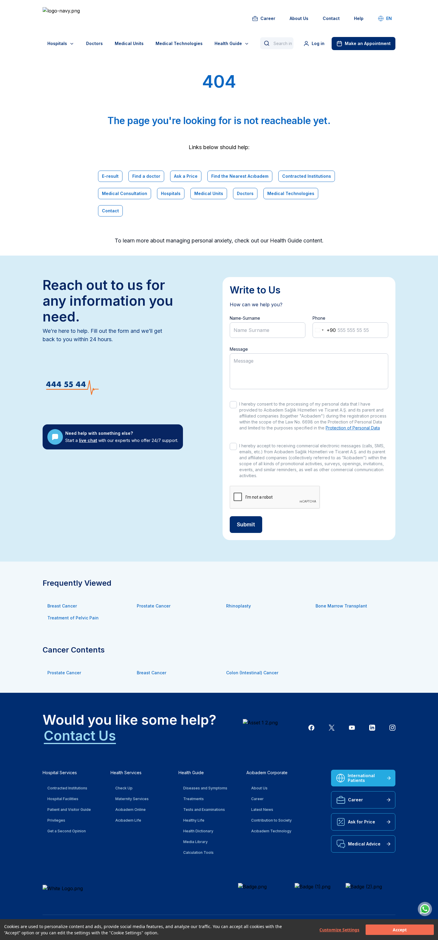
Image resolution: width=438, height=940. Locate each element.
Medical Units (129, 43)
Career (267, 18)
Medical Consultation (124, 193)
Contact (331, 18)
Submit (246, 524)
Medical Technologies (179, 43)
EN (389, 18)
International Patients (361, 778)
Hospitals (57, 43)
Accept (400, 930)
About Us (299, 18)
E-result (110, 176)
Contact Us (80, 735)
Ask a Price (186, 176)
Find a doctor (146, 176)
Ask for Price (361, 821)
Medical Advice (364, 843)
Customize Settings (339, 930)
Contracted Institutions (306, 176)
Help (359, 18)
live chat (88, 440)
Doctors (94, 43)
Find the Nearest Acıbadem (239, 176)
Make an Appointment (368, 43)
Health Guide (228, 43)
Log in (318, 43)
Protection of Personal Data (353, 427)
